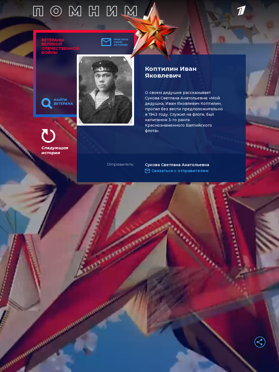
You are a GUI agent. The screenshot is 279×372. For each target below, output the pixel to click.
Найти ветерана (63, 102)
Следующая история (54, 150)
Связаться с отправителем (179, 170)
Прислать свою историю (121, 42)
